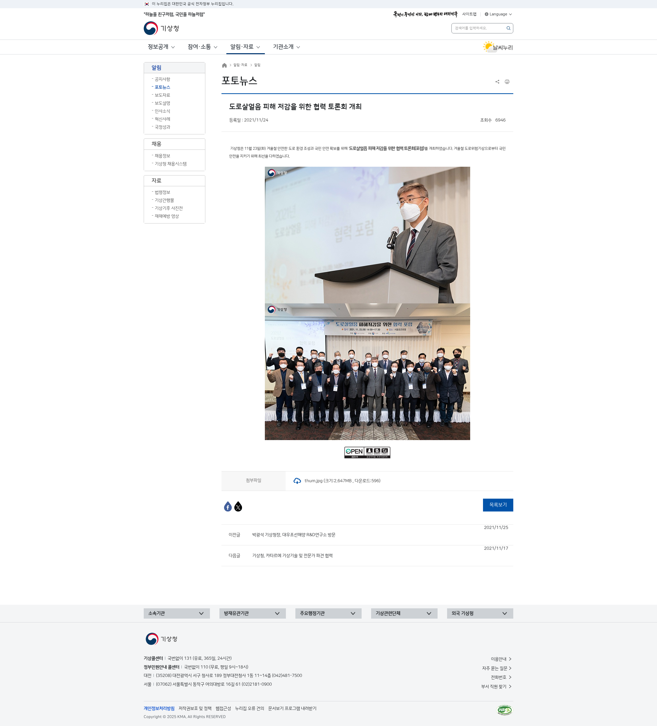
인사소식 (162, 111)
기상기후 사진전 (169, 208)
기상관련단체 (388, 613)
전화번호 (499, 677)
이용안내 (499, 659)
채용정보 (162, 156)
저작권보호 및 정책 (195, 708)
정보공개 (158, 47)
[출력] (507, 81)
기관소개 (283, 47)
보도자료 (162, 95)
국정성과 (162, 127)
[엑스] (238, 506)
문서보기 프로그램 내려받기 (292, 708)
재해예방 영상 (167, 216)
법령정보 (162, 192)
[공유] (497, 81)
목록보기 (498, 505)
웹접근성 (223, 708)
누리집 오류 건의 (249, 708)
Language (498, 14)
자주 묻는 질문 (494, 668)
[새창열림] (497, 47)
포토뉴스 (162, 87)
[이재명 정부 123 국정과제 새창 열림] (425, 14)
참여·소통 (199, 47)
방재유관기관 (236, 613)
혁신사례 (162, 119)
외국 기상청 (463, 613)
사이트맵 (469, 14)
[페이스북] (228, 506)
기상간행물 (164, 200)
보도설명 (162, 103)
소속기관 (156, 613)
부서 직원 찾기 (494, 686)
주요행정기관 (312, 613)
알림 (257, 65)
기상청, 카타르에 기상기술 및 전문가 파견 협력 (380, 552)
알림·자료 (242, 47)
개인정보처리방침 (159, 708)
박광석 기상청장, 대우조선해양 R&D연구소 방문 (380, 531)
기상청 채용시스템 (171, 164)
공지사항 (162, 79)
